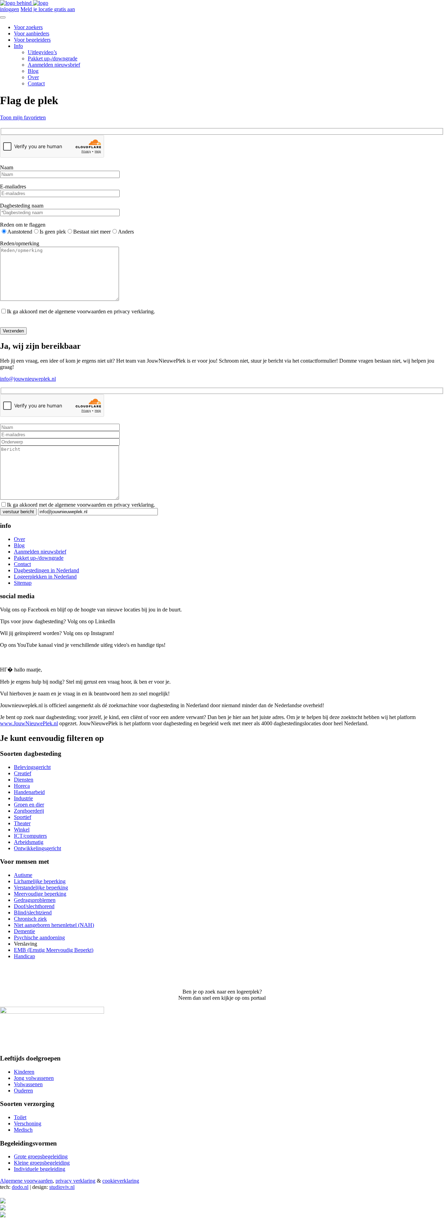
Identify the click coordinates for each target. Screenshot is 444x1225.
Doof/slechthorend (34, 906)
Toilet (20, 1117)
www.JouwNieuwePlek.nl (29, 723)
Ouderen (23, 1090)
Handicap (24, 956)
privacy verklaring (75, 1181)
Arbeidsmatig (28, 842)
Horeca (22, 786)
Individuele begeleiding (39, 1169)
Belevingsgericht (32, 767)
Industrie (23, 798)
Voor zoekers (28, 27)
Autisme (23, 875)
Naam (6, 167)
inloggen (9, 9)
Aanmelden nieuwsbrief (54, 65)
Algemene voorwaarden (26, 1181)
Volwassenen (28, 1084)
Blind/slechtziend (33, 912)
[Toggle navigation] (3, 17)
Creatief (22, 773)
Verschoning (27, 1123)
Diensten (23, 780)
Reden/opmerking (19, 243)
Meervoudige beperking (40, 894)
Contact (36, 83)
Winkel (21, 830)
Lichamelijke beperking (40, 881)
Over (33, 77)
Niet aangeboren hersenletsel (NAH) (54, 925)
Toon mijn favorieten (23, 117)
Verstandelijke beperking (41, 887)
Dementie (24, 931)
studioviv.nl (62, 1187)
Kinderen (24, 1072)
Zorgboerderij (29, 811)
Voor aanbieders (31, 33)
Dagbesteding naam (21, 206)
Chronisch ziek (30, 919)
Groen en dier (29, 805)
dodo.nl (20, 1187)
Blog (33, 71)
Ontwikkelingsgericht (37, 848)
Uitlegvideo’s (42, 52)
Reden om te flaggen (22, 225)
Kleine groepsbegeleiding (42, 1163)
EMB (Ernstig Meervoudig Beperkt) (53, 950)
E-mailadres (13, 186)
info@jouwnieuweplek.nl (28, 379)
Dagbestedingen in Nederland (46, 570)
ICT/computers (30, 836)
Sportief (22, 817)
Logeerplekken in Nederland (45, 577)
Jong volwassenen (34, 1078)
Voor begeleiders (32, 40)
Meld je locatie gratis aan (47, 9)
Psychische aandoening (39, 937)
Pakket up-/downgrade (52, 58)
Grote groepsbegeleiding (41, 1156)
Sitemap (23, 583)
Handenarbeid (29, 792)
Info (18, 46)
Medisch (23, 1130)
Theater (22, 823)
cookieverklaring (120, 1181)
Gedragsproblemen (35, 900)
